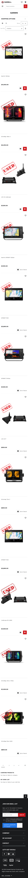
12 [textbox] (22, 23)
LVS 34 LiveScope (6, 197)
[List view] (6, 23)
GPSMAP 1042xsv (5, 378)
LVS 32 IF (3, 439)
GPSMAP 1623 (5, 318)
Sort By (3, 28)
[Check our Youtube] (13, 854)
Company (5, 833)
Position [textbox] (9, 28)
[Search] (25, 6)
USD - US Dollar (6, 875)
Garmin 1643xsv (5, 76)
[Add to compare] (20, 88)
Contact (5, 843)
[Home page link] (6, 2)
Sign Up (22, 814)
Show (18, 23)
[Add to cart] (25, 88)
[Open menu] (2, 6)
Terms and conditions (15, 818)
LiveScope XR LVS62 (6, 620)
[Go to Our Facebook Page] (4, 854)
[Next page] (25, 765)
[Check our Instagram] (9, 854)
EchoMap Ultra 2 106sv (7, 680)
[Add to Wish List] (25, 34)
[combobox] (16, 6)
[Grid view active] (2, 23)
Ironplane (21, 871)
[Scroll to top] (25, 796)
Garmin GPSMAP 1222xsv (7, 257)
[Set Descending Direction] (25, 28)
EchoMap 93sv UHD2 (6, 741)
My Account (7, 838)
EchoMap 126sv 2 (5, 136)
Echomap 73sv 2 (5, 499)
